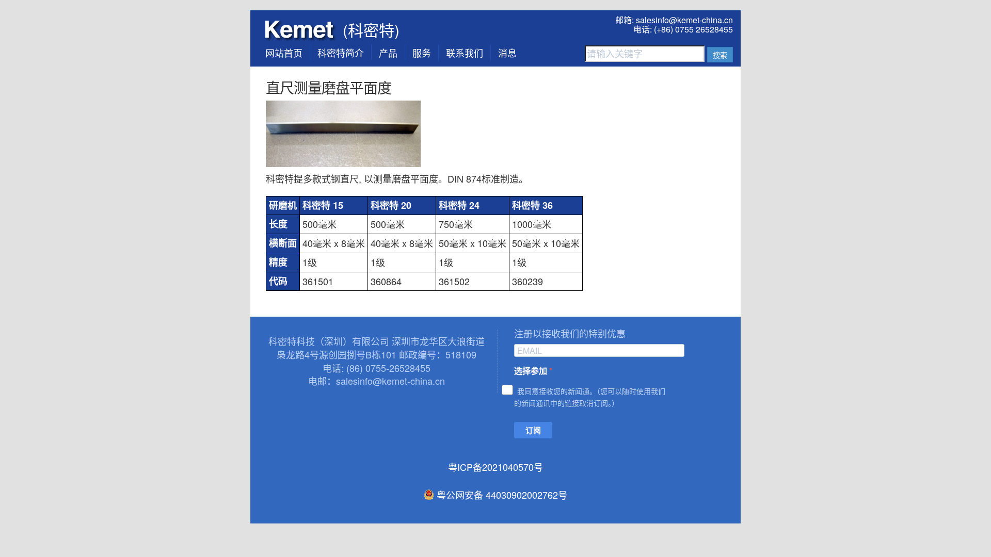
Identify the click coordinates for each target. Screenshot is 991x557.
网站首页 (283, 52)
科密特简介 (340, 52)
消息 (507, 52)
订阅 (533, 430)
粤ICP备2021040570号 (495, 466)
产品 (388, 52)
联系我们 (464, 52)
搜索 (720, 55)
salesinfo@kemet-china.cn (684, 20)
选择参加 (531, 370)
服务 (421, 52)
